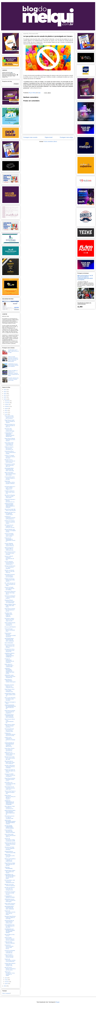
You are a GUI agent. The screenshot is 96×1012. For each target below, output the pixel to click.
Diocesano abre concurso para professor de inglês (9, 430)
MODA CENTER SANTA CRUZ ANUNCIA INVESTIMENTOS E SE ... (10, 812)
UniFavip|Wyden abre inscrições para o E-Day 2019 (10, 926)
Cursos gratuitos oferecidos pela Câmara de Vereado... (10, 831)
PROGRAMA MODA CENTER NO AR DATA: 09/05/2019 (9, 907)
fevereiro (7, 981)
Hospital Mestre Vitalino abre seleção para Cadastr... (10, 871)
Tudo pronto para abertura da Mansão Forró (10, 630)
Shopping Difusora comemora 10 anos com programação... (10, 601)
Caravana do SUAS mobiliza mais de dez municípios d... (10, 775)
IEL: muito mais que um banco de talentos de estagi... (10, 584)
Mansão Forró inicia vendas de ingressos (10, 885)
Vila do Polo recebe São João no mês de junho (10, 510)
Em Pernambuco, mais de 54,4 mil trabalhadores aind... (10, 881)
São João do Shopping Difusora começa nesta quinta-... (10, 496)
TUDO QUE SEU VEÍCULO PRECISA (10, 942)
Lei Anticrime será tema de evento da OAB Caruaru (10, 893)
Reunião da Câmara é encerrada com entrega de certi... (10, 888)
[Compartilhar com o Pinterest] (50, 93)
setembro (7, 406)
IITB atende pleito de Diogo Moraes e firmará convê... (9, 922)
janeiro (6, 983)
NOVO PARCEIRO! (9, 642)
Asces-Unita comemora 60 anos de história (10, 904)
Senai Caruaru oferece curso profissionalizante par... (10, 721)
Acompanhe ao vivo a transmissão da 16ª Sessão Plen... (9, 650)
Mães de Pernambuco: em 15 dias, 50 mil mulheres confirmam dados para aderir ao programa (85, 277)
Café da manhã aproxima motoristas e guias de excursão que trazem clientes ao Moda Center (13, 359)
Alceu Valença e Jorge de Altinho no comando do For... (10, 807)
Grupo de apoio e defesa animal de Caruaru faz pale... (9, 956)
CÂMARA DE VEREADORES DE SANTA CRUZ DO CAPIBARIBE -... (9, 802)
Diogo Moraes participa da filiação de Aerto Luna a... (10, 779)
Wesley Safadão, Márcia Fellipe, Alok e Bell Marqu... (10, 605)
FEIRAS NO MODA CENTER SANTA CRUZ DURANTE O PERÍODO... (10, 505)
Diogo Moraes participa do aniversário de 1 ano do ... (10, 610)
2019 (5, 399)
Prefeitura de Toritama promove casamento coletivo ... (10, 522)
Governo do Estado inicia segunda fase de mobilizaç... (9, 588)
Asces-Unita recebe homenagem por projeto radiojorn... (9, 444)
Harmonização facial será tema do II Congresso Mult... (9, 730)
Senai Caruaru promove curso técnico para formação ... (10, 553)
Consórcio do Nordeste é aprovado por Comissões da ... (10, 951)
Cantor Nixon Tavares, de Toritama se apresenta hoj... (10, 749)
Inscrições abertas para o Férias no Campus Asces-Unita (13, 379)
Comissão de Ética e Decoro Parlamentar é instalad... (10, 452)
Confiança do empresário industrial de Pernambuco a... (10, 518)
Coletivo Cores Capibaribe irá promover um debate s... (10, 739)
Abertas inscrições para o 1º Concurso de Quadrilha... (10, 567)
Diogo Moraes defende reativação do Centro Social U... (10, 439)
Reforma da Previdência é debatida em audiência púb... (10, 860)
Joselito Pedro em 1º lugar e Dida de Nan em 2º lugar (13, 351)
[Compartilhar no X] (47, 93)
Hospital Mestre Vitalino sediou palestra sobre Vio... (10, 694)
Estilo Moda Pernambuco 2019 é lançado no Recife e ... (10, 483)
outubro (7, 404)
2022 (5, 393)
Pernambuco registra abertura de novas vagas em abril (9, 619)
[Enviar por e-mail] (44, 93)
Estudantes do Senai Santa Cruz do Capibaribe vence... (9, 686)
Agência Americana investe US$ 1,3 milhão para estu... (9, 549)
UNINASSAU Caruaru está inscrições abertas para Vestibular (13, 365)
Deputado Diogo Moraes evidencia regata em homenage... (10, 917)
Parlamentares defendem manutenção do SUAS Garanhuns (10, 635)
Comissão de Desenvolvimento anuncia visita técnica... (9, 946)
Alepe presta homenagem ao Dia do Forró (10, 855)
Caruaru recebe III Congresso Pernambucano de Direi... (9, 558)
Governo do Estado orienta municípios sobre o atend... (9, 535)
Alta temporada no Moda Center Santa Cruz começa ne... (9, 762)
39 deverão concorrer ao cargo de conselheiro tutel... (9, 817)
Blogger (57, 1002)
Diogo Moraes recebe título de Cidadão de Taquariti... (10, 421)
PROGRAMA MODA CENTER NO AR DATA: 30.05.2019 (9, 469)
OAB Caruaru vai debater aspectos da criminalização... (10, 754)
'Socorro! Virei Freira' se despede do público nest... (10, 792)
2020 (5, 397)
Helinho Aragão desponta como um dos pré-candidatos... (10, 939)
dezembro (7, 400)
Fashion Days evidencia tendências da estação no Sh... (10, 964)
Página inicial (48, 137)
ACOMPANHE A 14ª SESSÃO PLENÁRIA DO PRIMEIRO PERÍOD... (10, 931)
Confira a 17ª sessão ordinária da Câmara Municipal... (10, 456)
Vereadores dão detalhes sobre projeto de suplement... (8, 614)
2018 (5, 986)
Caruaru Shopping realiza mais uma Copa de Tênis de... (10, 544)
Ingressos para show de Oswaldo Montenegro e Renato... (10, 844)
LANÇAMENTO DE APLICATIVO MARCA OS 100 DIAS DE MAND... (10, 876)
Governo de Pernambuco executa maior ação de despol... (10, 912)
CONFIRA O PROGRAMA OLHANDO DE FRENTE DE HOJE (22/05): (9, 671)
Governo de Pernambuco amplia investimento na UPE (10, 839)
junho (6, 412)
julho (6, 410)
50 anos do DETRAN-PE (10, 627)
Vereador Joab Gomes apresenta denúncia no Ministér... (10, 766)
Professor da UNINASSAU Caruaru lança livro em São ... (10, 734)
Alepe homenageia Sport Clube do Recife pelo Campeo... (10, 474)
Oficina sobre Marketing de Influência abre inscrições (10, 699)
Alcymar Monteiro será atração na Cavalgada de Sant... (10, 530)
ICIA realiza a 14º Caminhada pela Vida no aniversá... (10, 783)
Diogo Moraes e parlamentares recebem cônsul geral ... (10, 681)
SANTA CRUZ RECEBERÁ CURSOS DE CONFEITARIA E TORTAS (10, 822)
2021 (5, 395)
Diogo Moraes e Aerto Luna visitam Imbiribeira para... (9, 690)
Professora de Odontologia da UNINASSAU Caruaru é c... (10, 539)
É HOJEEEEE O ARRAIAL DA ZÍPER (10, 896)
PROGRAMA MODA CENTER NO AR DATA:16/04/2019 (9, 716)
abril (6, 977)
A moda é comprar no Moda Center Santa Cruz (9, 492)
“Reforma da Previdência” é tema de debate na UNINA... (10, 973)
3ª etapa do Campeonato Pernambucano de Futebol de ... (9, 660)
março (6, 979)
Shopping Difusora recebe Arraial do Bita (10, 852)
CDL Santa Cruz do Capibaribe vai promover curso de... (10, 526)
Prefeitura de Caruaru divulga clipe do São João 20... (10, 580)
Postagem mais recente (30, 137)
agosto (6, 408)
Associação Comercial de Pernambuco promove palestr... (10, 575)
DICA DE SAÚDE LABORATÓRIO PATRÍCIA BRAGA (9, 827)
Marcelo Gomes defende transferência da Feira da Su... (10, 968)
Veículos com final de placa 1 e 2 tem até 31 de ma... (9, 571)
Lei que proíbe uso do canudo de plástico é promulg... (10, 478)
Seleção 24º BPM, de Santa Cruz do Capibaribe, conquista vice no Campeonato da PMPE (13, 373)
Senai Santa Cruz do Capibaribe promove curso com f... (10, 788)
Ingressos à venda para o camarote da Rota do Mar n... (10, 597)
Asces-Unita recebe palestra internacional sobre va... (10, 835)
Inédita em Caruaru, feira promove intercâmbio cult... (9, 448)
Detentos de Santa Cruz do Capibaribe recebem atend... (10, 513)
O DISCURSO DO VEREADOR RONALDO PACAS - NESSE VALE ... (10, 434)
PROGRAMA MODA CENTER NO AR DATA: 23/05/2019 (9, 640)
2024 (5, 389)
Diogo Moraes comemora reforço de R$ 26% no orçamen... (10, 797)
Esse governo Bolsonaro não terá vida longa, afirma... (10, 593)
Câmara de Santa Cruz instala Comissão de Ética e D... (10, 425)
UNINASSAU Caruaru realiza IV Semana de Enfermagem (10, 900)
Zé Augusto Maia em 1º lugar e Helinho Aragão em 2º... (10, 488)
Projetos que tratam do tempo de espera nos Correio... (10, 771)
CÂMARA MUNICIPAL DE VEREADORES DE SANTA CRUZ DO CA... (10, 707)
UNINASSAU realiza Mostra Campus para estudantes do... (10, 676)
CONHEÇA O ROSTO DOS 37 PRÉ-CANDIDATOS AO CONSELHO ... (9, 655)
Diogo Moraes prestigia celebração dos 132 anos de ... (10, 864)
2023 (5, 391)
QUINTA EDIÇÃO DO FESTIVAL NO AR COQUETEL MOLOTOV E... (9, 744)
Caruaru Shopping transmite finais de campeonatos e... (9, 563)
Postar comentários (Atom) (50, 141)
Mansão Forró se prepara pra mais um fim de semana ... (10, 461)
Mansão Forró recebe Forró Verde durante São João (10, 758)
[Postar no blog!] (46, 93)
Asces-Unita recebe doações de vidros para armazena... (9, 417)
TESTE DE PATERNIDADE (9, 868)
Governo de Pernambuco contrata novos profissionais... (10, 960)
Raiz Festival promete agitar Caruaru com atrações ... (9, 646)
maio (6, 414)
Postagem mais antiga (66, 137)
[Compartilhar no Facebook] (48, 93)
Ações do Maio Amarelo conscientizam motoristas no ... (10, 624)
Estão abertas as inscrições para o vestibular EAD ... (9, 665)
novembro (7, 402)
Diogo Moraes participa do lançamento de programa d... (10, 712)
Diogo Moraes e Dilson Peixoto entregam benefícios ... (10, 726)
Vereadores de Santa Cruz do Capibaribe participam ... (9, 848)
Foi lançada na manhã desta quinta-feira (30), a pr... (10, 465)
